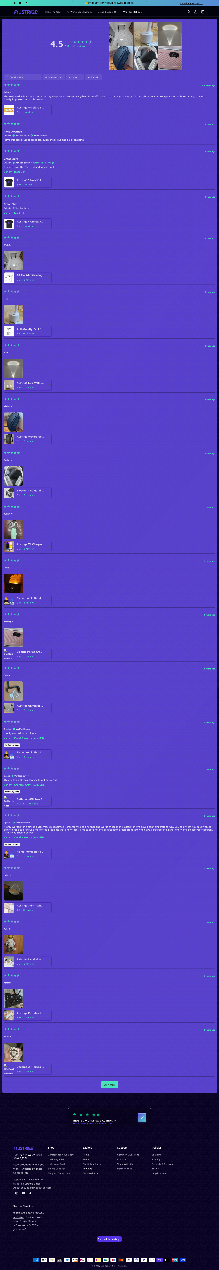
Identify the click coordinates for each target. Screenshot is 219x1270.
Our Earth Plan (91, 1173)
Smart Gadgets (56, 1168)
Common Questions (128, 1155)
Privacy (156, 1159)
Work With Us (125, 1164)
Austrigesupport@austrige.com (32, 1187)
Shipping (157, 1155)
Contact (121, 1159)
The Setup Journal (93, 1164)
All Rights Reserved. (118, 1266)
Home (86, 1155)
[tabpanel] (109, 582)
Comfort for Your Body (61, 1155)
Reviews (87, 1168)
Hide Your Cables (57, 1164)
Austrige (104, 1266)
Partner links (124, 1168)
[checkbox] (93, 77)
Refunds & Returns (162, 1164)
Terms (155, 1168)
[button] (80, 11)
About (86, 1159)
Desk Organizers (57, 1159)
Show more (110, 1084)
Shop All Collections (59, 1173)
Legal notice (159, 1173)
